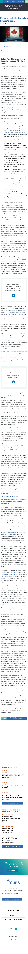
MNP (11, 450)
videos (16, 572)
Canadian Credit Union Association (12, 574)
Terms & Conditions (13, 936)
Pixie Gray (6, 777)
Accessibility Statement (13, 942)
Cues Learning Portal (13, 911)
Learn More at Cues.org (12, 899)
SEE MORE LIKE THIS (13, 803)
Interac (24, 265)
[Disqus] (14, 744)
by (3, 777)
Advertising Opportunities (13, 919)
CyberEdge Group (6, 212)
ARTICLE (13, 773)
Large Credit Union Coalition (9, 576)
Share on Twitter (13, 295)
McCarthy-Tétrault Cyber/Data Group (14, 132)
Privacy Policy (13, 939)
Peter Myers (7, 799)
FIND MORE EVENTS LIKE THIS (12, 846)
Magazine (21, 1)
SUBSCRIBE (12, 870)
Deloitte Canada (5, 346)
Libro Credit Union (10, 104)
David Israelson (7, 46)
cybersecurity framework (11, 653)
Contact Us (13, 915)
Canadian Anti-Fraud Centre (14, 247)
